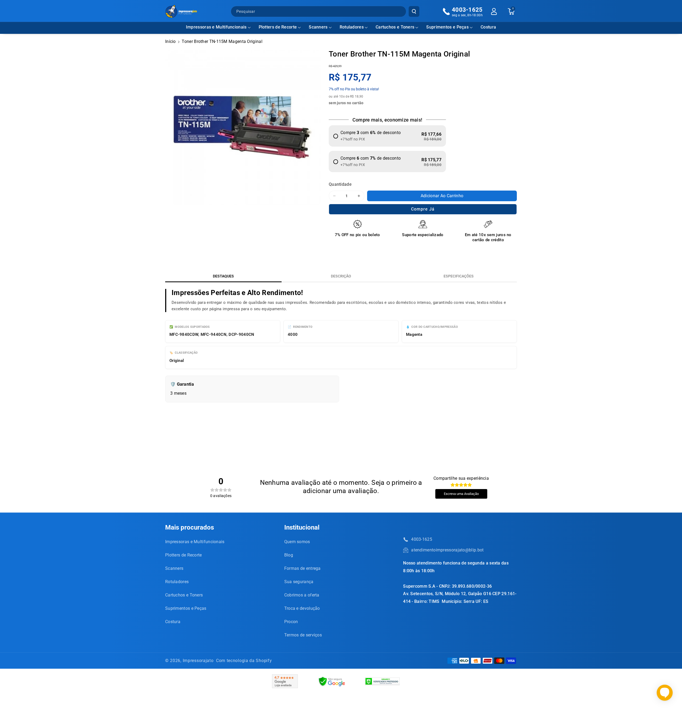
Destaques (223, 276)
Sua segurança (299, 581)
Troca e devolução (302, 608)
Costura (172, 621)
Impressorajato (198, 660)
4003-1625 (421, 539)
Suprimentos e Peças (447, 27)
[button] (218, 27)
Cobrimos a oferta (301, 595)
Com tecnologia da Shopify (244, 660)
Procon (291, 621)
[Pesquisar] (414, 11)
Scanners (318, 27)
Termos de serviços (303, 635)
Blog (288, 555)
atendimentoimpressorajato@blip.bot (447, 549)
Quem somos (297, 541)
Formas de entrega (302, 568)
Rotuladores (352, 27)
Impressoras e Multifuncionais (216, 27)
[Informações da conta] (494, 11)
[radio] (387, 136)
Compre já (423, 209)
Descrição (341, 276)
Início (170, 41)
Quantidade (340, 184)
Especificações (459, 276)
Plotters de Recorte (278, 27)
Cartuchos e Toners (395, 27)
